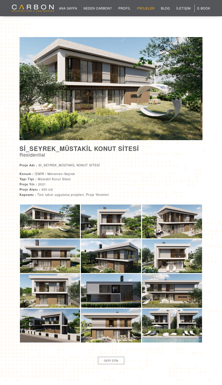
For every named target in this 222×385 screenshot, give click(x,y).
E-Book (203, 8)
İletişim (183, 8)
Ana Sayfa (68, 8)
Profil (124, 8)
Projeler (146, 8)
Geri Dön (111, 360)
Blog (165, 8)
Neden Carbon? (97, 8)
